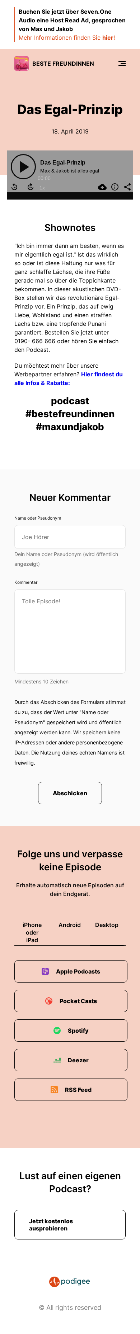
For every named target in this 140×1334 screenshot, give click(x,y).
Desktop (106, 924)
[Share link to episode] (126, 187)
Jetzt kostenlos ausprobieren (51, 1224)
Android (70, 924)
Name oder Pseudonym (37, 518)
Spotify (78, 1030)
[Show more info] (114, 187)
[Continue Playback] (23, 166)
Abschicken (70, 793)
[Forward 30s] (30, 187)
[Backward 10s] (14, 187)
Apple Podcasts (78, 971)
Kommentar (25, 582)
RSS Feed (78, 1089)
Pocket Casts (78, 1001)
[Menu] (122, 63)
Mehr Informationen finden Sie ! (67, 37)
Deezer (78, 1060)
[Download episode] (101, 187)
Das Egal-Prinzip (62, 162)
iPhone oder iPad (32, 932)
